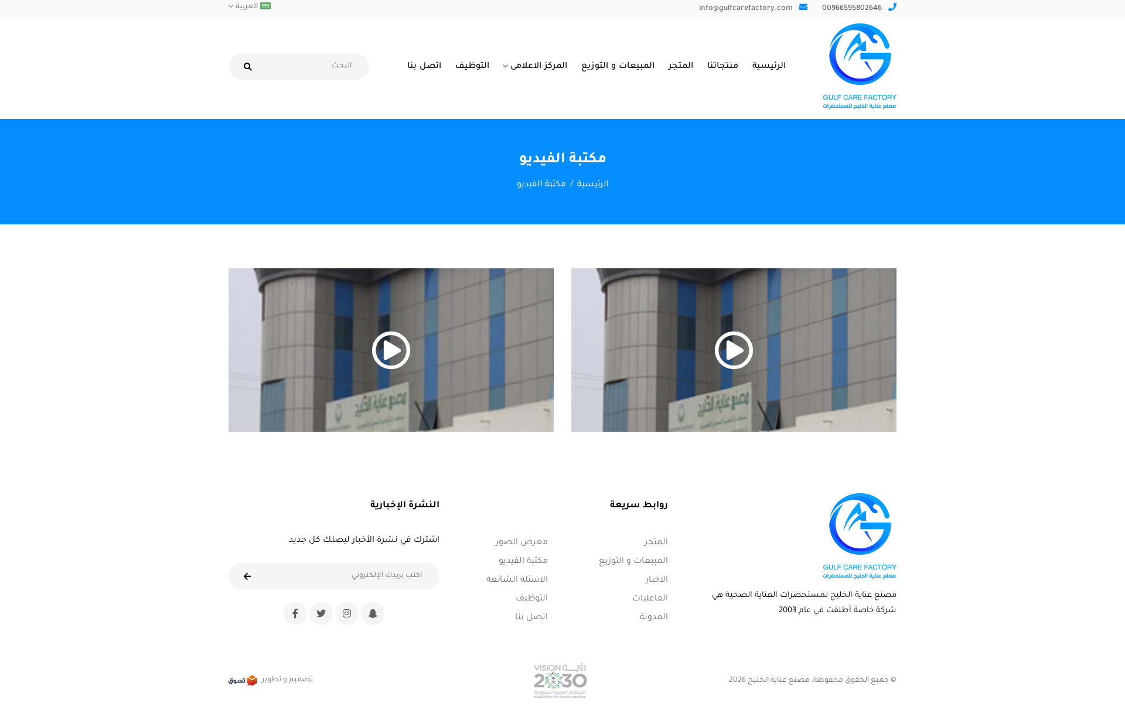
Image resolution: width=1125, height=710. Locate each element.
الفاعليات (650, 599)
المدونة (654, 618)
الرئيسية (769, 66)
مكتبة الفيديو (523, 561)
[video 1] (733, 350)
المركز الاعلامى (538, 66)
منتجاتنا (722, 66)
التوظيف (472, 66)
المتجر (681, 66)
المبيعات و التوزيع (617, 66)
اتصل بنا (424, 66)
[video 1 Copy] (391, 350)
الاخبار (657, 580)
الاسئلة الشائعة (517, 580)
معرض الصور (522, 543)
